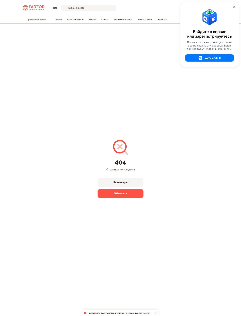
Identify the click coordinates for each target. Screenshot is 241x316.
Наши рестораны (75, 20)
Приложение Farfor (36, 20)
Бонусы (92, 20)
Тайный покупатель (123, 20)
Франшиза (162, 20)
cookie (146, 313)
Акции (59, 20)
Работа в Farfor (145, 20)
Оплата (105, 20)
